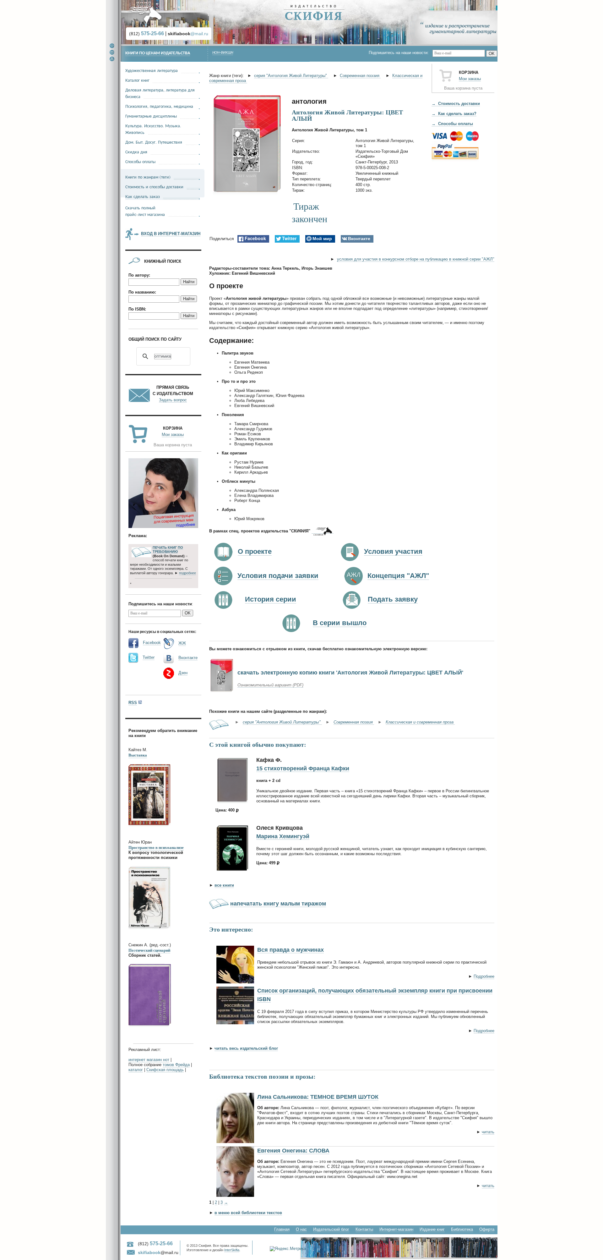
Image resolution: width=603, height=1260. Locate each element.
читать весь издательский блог (246, 1048)
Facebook (152, 642)
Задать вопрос (173, 400)
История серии (270, 599)
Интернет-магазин (396, 1229)
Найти (188, 281)
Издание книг (432, 1229)
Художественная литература (151, 70)
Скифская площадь (165, 1069)
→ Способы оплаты (452, 123)
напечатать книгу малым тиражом (278, 903)
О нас (301, 1229)
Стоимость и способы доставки (154, 187)
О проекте (255, 551)
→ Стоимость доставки (456, 103)
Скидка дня (136, 152)
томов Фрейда (176, 1064)
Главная (282, 1229)
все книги (224, 885)
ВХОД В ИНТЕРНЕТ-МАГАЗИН (170, 233)
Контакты (364, 1229)
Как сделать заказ (142, 196)
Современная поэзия (360, 75)
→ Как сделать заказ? (454, 113)
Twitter (149, 657)
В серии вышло (340, 623)
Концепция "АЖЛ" (398, 576)
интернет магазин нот (148, 1059)
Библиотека (462, 1229)
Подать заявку (393, 599)
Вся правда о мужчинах (290, 950)
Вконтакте (188, 657)
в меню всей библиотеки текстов (248, 1212)
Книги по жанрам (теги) (148, 177)
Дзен (182, 672)
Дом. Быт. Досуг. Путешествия (153, 142)
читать (488, 1132)
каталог (135, 1069)
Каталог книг (137, 80)
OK (492, 53)
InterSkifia (231, 1250)
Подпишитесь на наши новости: (400, 52)
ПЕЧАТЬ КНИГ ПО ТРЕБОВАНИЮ (168, 550)
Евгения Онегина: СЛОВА (293, 1150)
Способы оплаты (140, 161)
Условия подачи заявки (277, 576)
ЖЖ (182, 643)
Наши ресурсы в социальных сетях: (162, 631)
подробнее (187, 573)
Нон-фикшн (222, 53)
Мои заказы (470, 78)
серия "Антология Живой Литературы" (291, 75)
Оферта (486, 1229)
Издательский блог (331, 1229)
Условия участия (393, 551)
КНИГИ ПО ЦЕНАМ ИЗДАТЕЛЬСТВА (157, 53)
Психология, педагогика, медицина (159, 106)
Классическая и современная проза (420, 722)
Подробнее (484, 976)
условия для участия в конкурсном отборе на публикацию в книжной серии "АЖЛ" (415, 259)
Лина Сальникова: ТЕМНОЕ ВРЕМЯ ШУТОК (317, 1097)
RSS (132, 702)
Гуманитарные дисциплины (151, 116)
